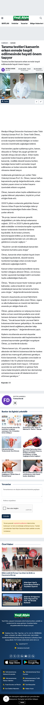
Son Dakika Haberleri (12, 688)
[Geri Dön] (6, 699)
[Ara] (41, 18)
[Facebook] (11, 656)
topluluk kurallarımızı (20, 523)
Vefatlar (14, 23)
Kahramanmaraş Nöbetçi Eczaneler (9, 673)
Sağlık (12, 43)
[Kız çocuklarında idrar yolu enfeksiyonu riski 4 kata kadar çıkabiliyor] (32, 465)
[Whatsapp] (29, 656)
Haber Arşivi (29, 688)
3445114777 (23, 644)
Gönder (6, 516)
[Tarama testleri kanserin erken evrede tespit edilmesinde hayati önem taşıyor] (22, 86)
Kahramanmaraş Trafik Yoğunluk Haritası (31, 679)
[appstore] (12, 663)
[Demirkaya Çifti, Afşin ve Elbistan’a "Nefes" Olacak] (32, 420)
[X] (14, 656)
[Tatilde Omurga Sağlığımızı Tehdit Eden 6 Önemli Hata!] (11, 465)
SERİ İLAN (5, 23)
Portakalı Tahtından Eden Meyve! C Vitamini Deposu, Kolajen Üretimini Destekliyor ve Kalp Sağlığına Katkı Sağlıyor (32, 453)
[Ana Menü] (2, 18)
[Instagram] (18, 656)
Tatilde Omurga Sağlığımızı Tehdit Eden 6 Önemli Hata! (11, 474)
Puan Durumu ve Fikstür (13, 684)
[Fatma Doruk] (7, 400)
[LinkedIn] (22, 656)
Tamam (22, 702)
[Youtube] (25, 656)
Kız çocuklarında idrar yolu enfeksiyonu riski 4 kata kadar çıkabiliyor (32, 474)
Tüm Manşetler (30, 684)
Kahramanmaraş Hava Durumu (31, 673)
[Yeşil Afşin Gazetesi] (21, 18)
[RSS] (33, 656)
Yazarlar (24, 23)
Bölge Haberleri (36, 23)
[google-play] (31, 663)
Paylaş (6, 101)
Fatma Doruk (18, 398)
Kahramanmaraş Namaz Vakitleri (9, 679)
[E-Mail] (15, 403)
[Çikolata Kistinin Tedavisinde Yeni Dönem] (11, 442)
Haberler (4, 43)
